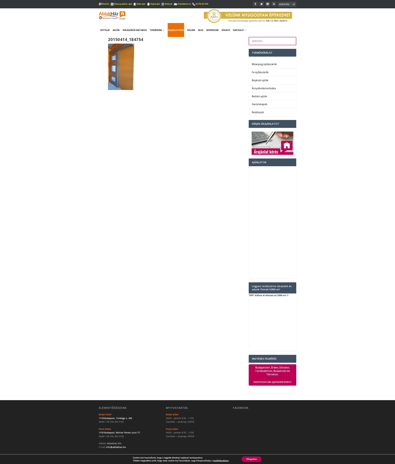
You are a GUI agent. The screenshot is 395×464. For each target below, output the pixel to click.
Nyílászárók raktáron (135, 30)
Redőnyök (168, 4)
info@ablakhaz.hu (184, 4)
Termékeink (156, 30)
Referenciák (212, 30)
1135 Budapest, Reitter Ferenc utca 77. (119, 432)
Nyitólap (105, 30)
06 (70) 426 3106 (201, 4)
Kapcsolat (238, 30)
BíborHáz (105, 4)
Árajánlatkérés (176, 30)
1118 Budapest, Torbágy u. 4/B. (115, 418)
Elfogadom (251, 459)
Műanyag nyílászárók (264, 64)
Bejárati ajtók (155, 4)
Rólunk (191, 30)
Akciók (116, 30)
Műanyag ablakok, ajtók (123, 4)
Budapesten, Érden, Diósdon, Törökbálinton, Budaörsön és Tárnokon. (272, 375)
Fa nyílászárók (260, 72)
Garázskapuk (259, 104)
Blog (200, 30)
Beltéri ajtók (140, 4)
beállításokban (221, 460)
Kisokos (226, 30)
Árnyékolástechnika (264, 88)
